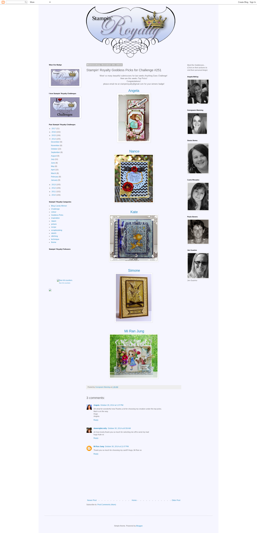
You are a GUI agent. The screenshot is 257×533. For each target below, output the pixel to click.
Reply (96, 420)
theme (53, 242)
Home (134, 500)
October (54, 149)
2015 (54, 135)
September (55, 152)
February (55, 177)
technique (55, 239)
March (54, 173)
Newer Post (92, 500)
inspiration (55, 218)
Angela (133, 91)
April (53, 170)
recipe (53, 227)
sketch (53, 233)
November (55, 145)
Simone (134, 270)
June (53, 163)
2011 (54, 192)
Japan (53, 221)
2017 (54, 129)
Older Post (176, 500)
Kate (134, 212)
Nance (134, 151)
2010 (54, 195)
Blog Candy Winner (59, 206)
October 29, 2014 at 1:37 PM (111, 405)
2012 (54, 188)
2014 (54, 139)
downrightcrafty (100, 428)
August (54, 156)
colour (53, 212)
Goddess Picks (57, 215)
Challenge (55, 209)
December (55, 142)
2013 (54, 185)
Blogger (139, 526)
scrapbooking (56, 230)
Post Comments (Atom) (106, 505)
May (53, 166)
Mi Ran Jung (133, 331)
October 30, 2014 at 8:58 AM (119, 428)
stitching (54, 236)
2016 (54, 132)
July (53, 159)
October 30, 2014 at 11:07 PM (117, 446)
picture (54, 224)
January (54, 180)
